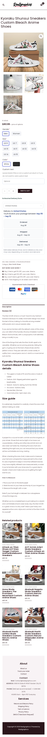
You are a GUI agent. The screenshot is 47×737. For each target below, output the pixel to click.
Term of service (23, 709)
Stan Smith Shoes (15, 264)
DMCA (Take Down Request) (23, 715)
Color (5, 159)
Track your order (23, 671)
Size (5, 139)
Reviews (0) (7, 311)
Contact (24, 674)
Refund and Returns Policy (23, 704)
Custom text (8, 169)
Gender (6, 129)
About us (23, 669)
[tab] (23, 307)
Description (6, 307)
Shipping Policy (23, 706)
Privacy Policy (24, 712)
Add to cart (25, 191)
